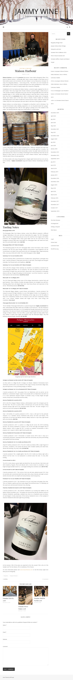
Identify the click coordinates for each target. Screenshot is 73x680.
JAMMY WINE (36, 11)
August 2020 (54, 139)
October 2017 (54, 208)
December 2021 (55, 129)
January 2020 (54, 148)
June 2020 (53, 145)
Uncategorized (54, 223)
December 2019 (55, 152)
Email (4, 632)
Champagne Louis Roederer (62, 90)
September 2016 (55, 211)
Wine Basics (54, 230)
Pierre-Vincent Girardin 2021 (58, 55)
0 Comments (45, 579)
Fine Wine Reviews (55, 220)
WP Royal (12, 677)
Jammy (5, 579)
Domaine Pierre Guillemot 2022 (58, 52)
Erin (52, 90)
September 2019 (55, 158)
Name (5, 625)
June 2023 (53, 122)
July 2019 (53, 162)
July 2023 (53, 119)
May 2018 (53, 188)
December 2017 (55, 201)
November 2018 (55, 181)
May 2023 (53, 126)
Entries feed (54, 242)
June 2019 (53, 165)
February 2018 (54, 198)
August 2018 (54, 185)
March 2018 (54, 194)
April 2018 (53, 191)
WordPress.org (54, 249)
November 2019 (55, 155)
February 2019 (54, 171)
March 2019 (54, 168)
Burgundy (6, 575)
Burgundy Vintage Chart (57, 42)
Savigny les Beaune (14, 575)
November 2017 (55, 204)
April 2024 (53, 116)
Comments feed (55, 245)
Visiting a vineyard (26, 68)
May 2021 (53, 132)
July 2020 (53, 142)
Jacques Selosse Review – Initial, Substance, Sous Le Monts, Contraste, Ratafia (60, 74)
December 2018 (55, 178)
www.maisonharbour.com (26, 569)
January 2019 (54, 175)
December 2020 (55, 135)
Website (5, 639)
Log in (52, 239)
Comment (5, 646)
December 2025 (55, 112)
